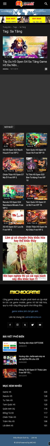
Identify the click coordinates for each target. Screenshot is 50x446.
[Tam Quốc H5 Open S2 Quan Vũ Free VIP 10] (36, 140)
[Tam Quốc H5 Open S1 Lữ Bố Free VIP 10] (36, 192)
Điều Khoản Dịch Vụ (21, 437)
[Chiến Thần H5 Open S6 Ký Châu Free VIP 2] (36, 217)
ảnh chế (27, 311)
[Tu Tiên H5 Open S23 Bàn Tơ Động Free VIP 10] (36, 164)
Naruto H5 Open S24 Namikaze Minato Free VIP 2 (13, 205)
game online (17, 311)
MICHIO (33, 442)
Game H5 (30, 146)
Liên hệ (34, 437)
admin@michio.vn (33, 317)
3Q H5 (6, 146)
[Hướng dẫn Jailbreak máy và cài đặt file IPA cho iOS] (10, 360)
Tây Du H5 (7, 57)
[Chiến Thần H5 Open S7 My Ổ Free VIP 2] (13, 164)
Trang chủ (7, 27)
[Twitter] (32, 325)
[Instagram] (17, 325)
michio (5, 69)
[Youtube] (40, 325)
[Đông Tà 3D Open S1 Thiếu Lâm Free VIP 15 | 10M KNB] (10, 373)
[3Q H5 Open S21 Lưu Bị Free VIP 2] (13, 217)
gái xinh (34, 311)
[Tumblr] (25, 325)
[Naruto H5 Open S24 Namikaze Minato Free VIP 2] (13, 192)
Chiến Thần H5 (9, 171)
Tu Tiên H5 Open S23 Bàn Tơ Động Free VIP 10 (35, 177)
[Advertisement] (25, 100)
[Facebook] (10, 325)
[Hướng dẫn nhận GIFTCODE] (10, 346)
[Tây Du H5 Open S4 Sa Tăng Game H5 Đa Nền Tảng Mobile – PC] (25, 47)
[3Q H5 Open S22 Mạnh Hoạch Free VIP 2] (13, 140)
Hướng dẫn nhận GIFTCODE (31, 343)
